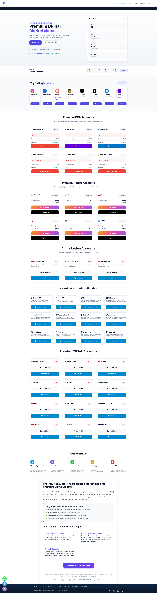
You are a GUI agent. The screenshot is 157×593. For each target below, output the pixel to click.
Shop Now (36, 42)
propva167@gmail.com (36, 53)
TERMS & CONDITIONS (64, 586)
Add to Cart (45, 278)
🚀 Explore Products (51, 42)
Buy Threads (45, 212)
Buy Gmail (46, 146)
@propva (47, 53)
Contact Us (45, 373)
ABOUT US (37, 586)
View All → (122, 83)
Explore (35, 103)
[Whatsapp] (4, 578)
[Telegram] (4, 583)
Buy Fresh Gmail (79, 171)
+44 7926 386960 (56, 53)
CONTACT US (143, 3)
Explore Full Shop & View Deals (78, 565)
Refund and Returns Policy (79, 586)
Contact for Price (41, 307)
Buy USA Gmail (46, 171)
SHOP (136, 3)
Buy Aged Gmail (113, 171)
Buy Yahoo (79, 146)
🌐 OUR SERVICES (126, 3)
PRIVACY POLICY (50, 586)
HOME (117, 3)
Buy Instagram (46, 207)
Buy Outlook (112, 146)
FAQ (43, 586)
